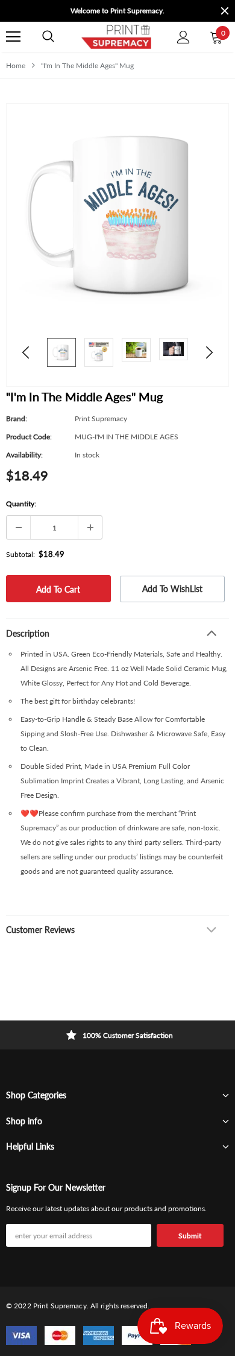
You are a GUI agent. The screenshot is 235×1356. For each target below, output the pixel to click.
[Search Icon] (48, 37)
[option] (117, 11)
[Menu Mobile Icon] (13, 37)
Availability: (24, 454)
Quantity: (21, 503)
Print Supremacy (101, 418)
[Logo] (116, 37)
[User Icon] (183, 37)
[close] (225, 11)
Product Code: (29, 436)
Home (15, 65)
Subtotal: (20, 554)
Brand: (16, 418)
